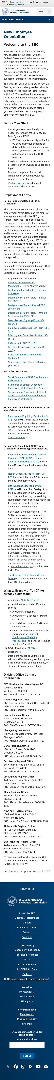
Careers (27, 922)
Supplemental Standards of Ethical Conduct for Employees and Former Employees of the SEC (27, 395)
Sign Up (27, 1056)
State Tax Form (16, 437)
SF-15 (31, 648)
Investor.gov (25, 991)
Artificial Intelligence (27, 954)
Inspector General (27, 964)
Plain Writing (27, 1014)
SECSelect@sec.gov (22, 566)
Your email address (27, 1039)
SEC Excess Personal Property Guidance (26, 979)
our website (19, 183)
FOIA (27, 959)
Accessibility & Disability (27, 950)
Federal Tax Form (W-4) (20, 343)
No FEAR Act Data (27, 969)
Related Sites (27, 996)
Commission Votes (27, 927)
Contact (27, 932)
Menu (41, 11)
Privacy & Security (27, 1019)
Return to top (27, 889)
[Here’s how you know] (27, 3)
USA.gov (25, 1001)
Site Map (27, 1023)
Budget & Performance (27, 917)
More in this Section (13, 19)
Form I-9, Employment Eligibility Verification (25, 637)
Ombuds (27, 974)
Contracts (27, 937)
